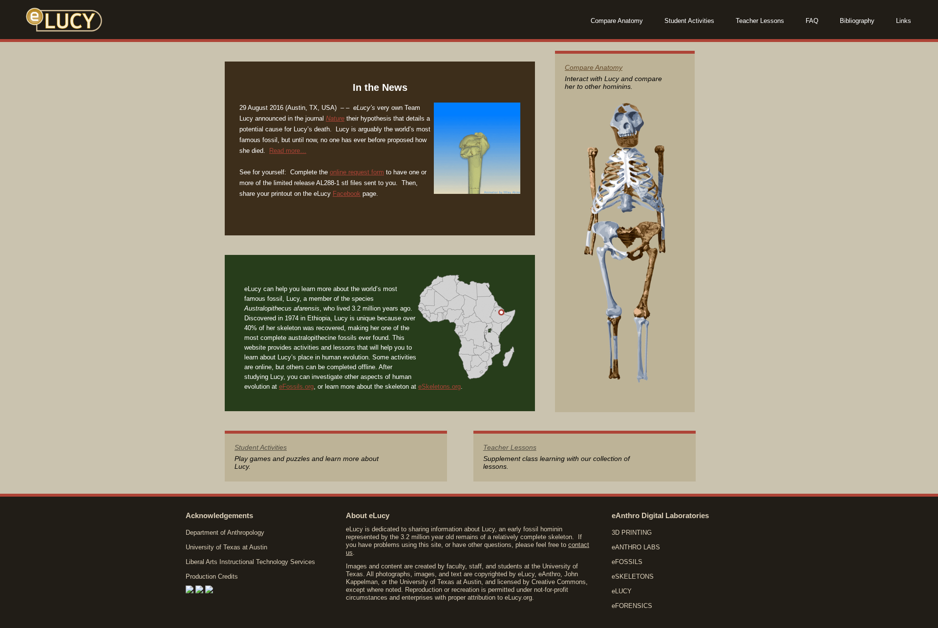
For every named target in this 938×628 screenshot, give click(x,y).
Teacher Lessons (760, 20)
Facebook (347, 193)
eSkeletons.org (439, 386)
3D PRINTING (632, 532)
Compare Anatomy (617, 20)
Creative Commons (559, 582)
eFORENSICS (632, 605)
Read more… (287, 150)
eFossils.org (296, 386)
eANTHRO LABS (636, 547)
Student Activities (689, 20)
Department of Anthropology (225, 532)
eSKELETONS (633, 576)
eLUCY (622, 591)
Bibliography (857, 20)
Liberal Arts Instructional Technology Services (250, 561)
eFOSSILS (627, 561)
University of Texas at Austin (226, 547)
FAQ (812, 20)
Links (903, 20)
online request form (357, 172)
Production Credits (212, 576)
